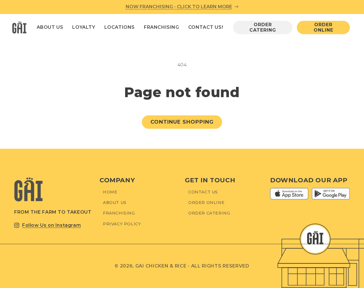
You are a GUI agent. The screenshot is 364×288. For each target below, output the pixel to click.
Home (110, 192)
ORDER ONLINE (323, 27)
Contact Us (203, 192)
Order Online (206, 202)
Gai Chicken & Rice (161, 266)
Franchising (119, 213)
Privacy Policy (122, 223)
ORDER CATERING (262, 27)
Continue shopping (182, 122)
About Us (115, 202)
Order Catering (209, 213)
